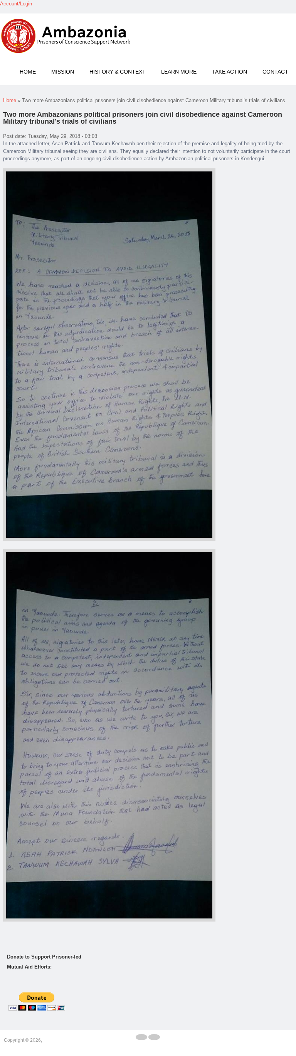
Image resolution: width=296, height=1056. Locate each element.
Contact (275, 72)
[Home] (67, 36)
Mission (62, 72)
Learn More (179, 72)
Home (28, 72)
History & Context (117, 72)
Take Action (229, 72)
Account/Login (16, 4)
